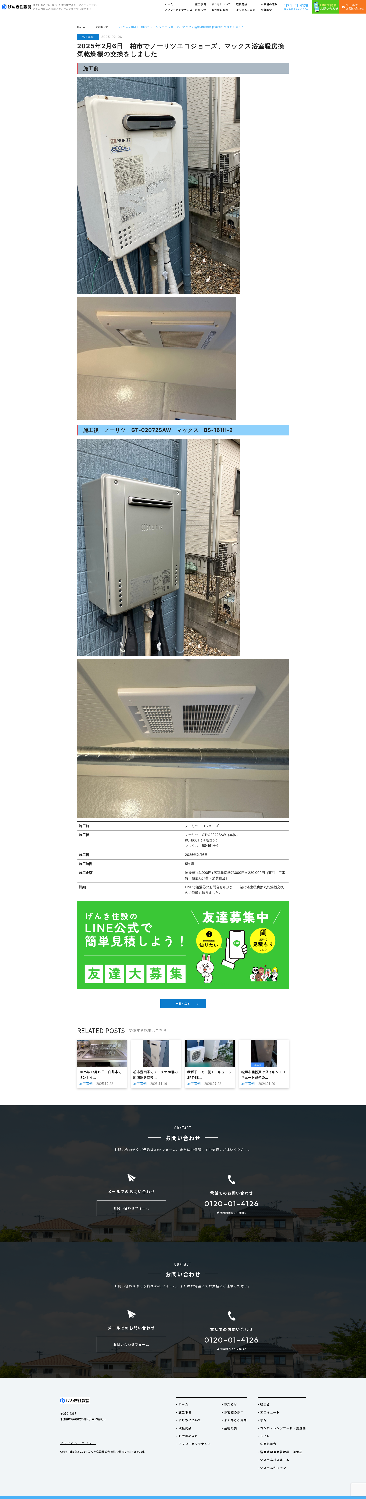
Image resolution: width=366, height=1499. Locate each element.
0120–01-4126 (295, 5)
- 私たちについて (188, 1420)
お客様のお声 (220, 9)
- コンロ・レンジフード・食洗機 (282, 1428)
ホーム (169, 4)
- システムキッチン (272, 1468)
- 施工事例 (183, 1412)
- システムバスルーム (274, 1460)
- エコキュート (269, 1412)
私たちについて (221, 4)
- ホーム (182, 1404)
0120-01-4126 (231, 1203)
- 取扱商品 (183, 1428)
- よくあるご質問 (234, 1420)
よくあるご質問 (245, 9)
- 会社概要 (229, 1428)
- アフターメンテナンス (193, 1444)
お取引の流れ (269, 4)
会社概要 (266, 9)
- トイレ (264, 1436)
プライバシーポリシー (78, 1443)
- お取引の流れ (187, 1436)
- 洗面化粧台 (267, 1444)
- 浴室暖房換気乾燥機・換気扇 (280, 1452)
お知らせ (200, 9)
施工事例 (200, 4)
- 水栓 (262, 1420)
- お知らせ (229, 1404)
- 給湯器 (264, 1404)
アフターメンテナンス (178, 9)
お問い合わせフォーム (131, 1208)
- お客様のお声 (233, 1412)
